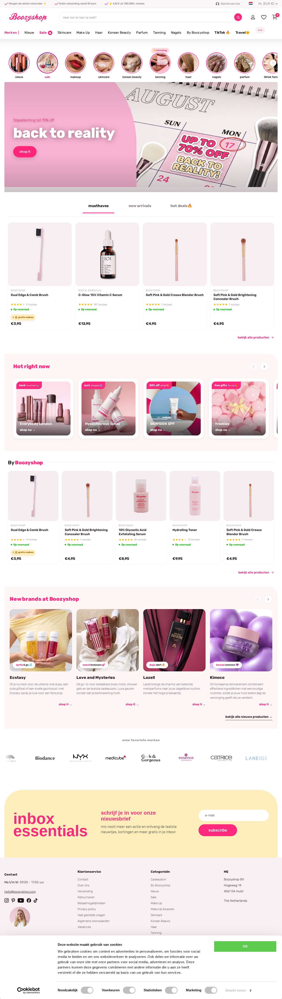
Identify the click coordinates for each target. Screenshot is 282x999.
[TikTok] (36, 900)
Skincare (64, 33)
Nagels (176, 33)
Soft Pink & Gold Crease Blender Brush (175, 295)
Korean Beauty (119, 33)
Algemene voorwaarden (93, 921)
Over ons (83, 885)
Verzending (85, 891)
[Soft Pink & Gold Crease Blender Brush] (175, 254)
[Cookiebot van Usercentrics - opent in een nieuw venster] (28, 990)
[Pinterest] (13, 900)
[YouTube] (21, 900)
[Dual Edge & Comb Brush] (40, 254)
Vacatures (84, 927)
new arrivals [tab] (140, 206)
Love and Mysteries (95, 677)
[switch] (129, 990)
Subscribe (217, 830)
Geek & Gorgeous (89, 290)
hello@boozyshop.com (20, 892)
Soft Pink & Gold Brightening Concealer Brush (234, 297)
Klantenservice (89, 872)
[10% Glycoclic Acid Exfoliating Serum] (141, 496)
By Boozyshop (198, 33)
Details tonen (235, 990)
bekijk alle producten (253, 337)
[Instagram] (6, 900)
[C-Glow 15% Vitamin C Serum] (107, 254)
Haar (99, 33)
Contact (83, 879)
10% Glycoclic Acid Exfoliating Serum (133, 532)
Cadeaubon (158, 879)
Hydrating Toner (185, 530)
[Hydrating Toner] (195, 496)
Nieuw (29, 33)
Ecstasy (18, 677)
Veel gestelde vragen (91, 915)
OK (245, 946)
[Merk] (27, 758)
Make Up (83, 33)
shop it (24, 152)
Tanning (159, 33)
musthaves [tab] (98, 206)
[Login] (253, 17)
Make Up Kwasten (162, 909)
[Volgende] (264, 366)
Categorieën (160, 872)
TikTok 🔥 (222, 33)
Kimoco (217, 677)
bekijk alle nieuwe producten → (248, 717)
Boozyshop (18, 290)
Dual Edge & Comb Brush (29, 295)
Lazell (149, 677)
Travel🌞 (243, 33)
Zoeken (238, 17)
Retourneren (86, 897)
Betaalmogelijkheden (92, 903)
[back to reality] (141, 137)
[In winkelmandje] (63, 276)
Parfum (142, 33)
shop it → (65, 704)
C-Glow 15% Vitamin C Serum (100, 295)
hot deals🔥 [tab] (181, 206)
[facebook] (29, 900)
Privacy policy (87, 909)
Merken (11, 33)
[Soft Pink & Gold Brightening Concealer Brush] (242, 254)
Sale (153, 897)
